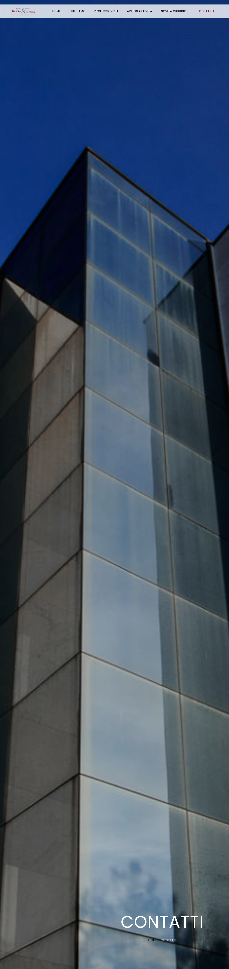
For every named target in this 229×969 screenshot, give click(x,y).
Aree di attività (139, 11)
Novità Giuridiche (175, 11)
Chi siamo (77, 11)
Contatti (206, 11)
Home (56, 11)
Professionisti (106, 11)
